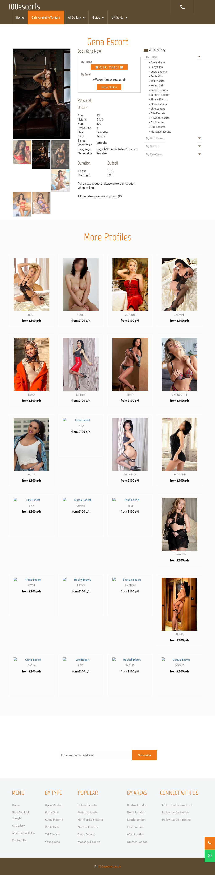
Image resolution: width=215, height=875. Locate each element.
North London (136, 812)
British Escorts (87, 805)
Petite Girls (52, 827)
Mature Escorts (88, 812)
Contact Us (19, 840)
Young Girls (52, 841)
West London (135, 834)
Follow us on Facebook (177, 805)
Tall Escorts (52, 834)
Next (77, 117)
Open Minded (53, 805)
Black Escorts (86, 834)
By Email (86, 74)
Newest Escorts (88, 827)
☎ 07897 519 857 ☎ (109, 67)
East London (135, 827)
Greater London (137, 841)
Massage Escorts (89, 841)
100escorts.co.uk (109, 866)
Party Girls (52, 812)
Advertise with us (23, 833)
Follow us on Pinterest (176, 819)
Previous (6, 117)
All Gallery (74, 17)
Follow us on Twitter (175, 812)
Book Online (109, 87)
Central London (137, 805)
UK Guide (117, 17)
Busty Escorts (54, 819)
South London (136, 819)
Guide (96, 17)
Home (20, 17)
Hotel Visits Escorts (90, 819)
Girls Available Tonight (45, 17)
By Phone (86, 62)
